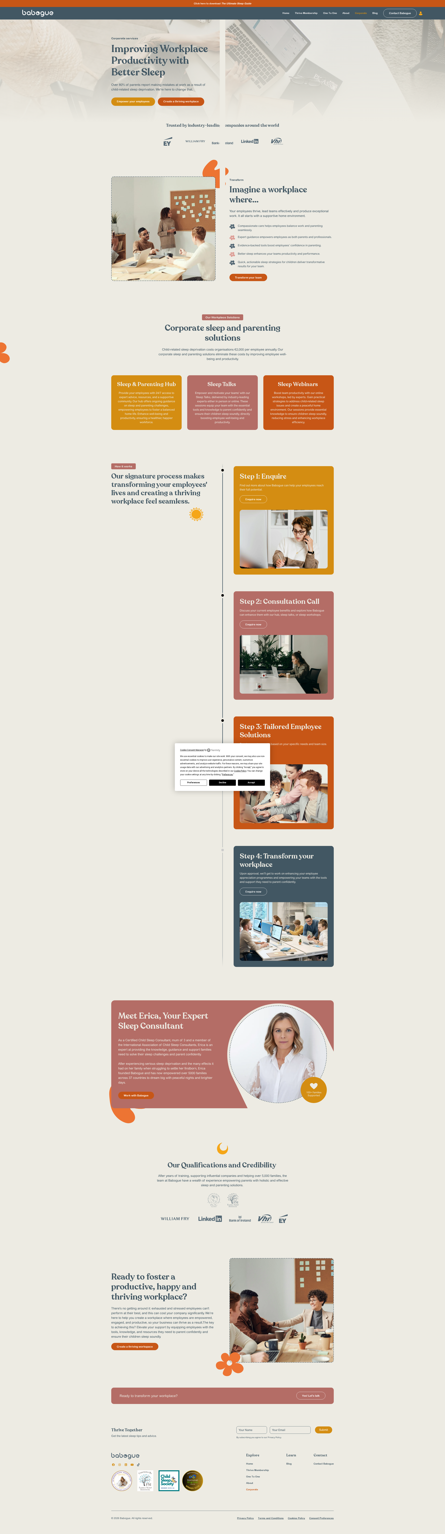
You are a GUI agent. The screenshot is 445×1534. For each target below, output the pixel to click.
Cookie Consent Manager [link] (192, 750)
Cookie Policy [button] (240, 771)
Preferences (193, 782)
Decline (222, 782)
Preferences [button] (227, 774)
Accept (251, 782)
